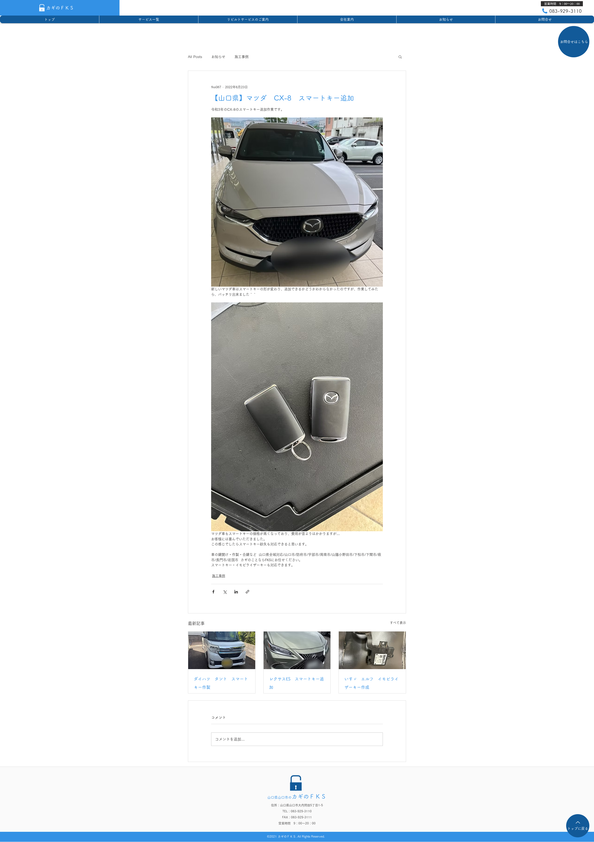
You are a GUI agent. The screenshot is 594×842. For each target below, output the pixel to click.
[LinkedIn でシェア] (236, 591)
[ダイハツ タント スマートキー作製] (221, 650)
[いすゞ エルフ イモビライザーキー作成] (372, 650)
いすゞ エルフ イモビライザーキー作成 (371, 683)
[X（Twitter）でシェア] (225, 591)
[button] (562, 3)
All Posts (195, 56)
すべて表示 (398, 622)
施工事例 (242, 56)
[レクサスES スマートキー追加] (297, 650)
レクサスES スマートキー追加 (296, 683)
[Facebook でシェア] (213, 591)
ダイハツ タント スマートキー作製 (221, 683)
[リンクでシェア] (247, 591)
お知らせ (218, 56)
